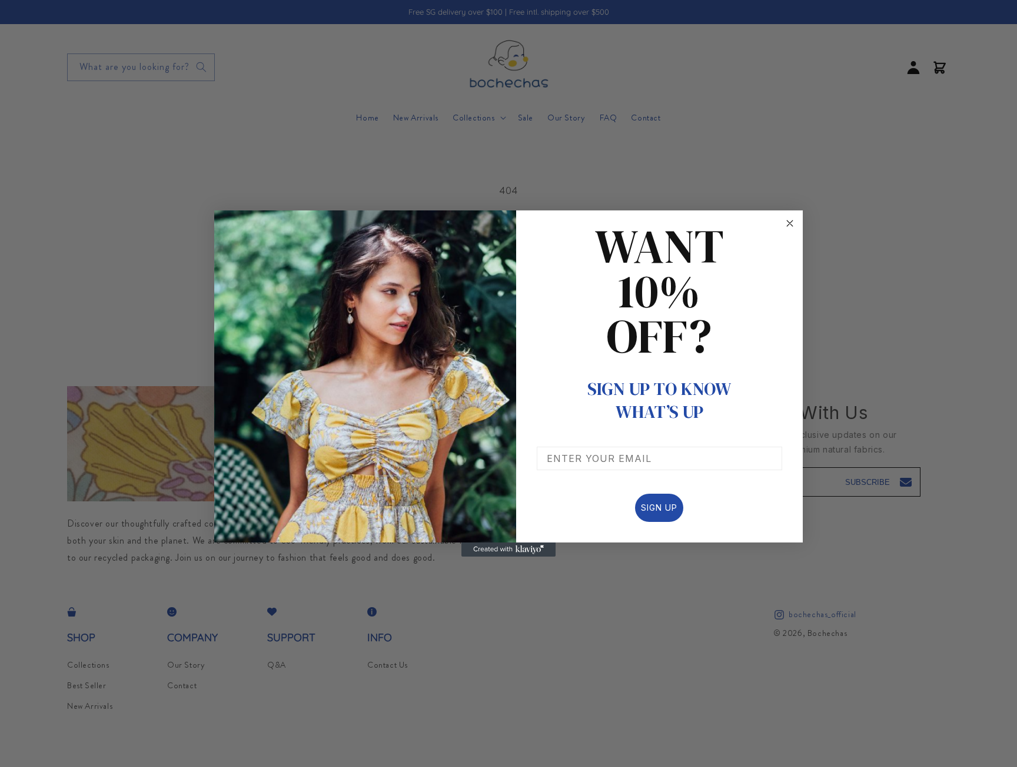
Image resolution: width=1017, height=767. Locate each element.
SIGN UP (659, 508)
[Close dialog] (790, 223)
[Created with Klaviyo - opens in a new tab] (508, 549)
